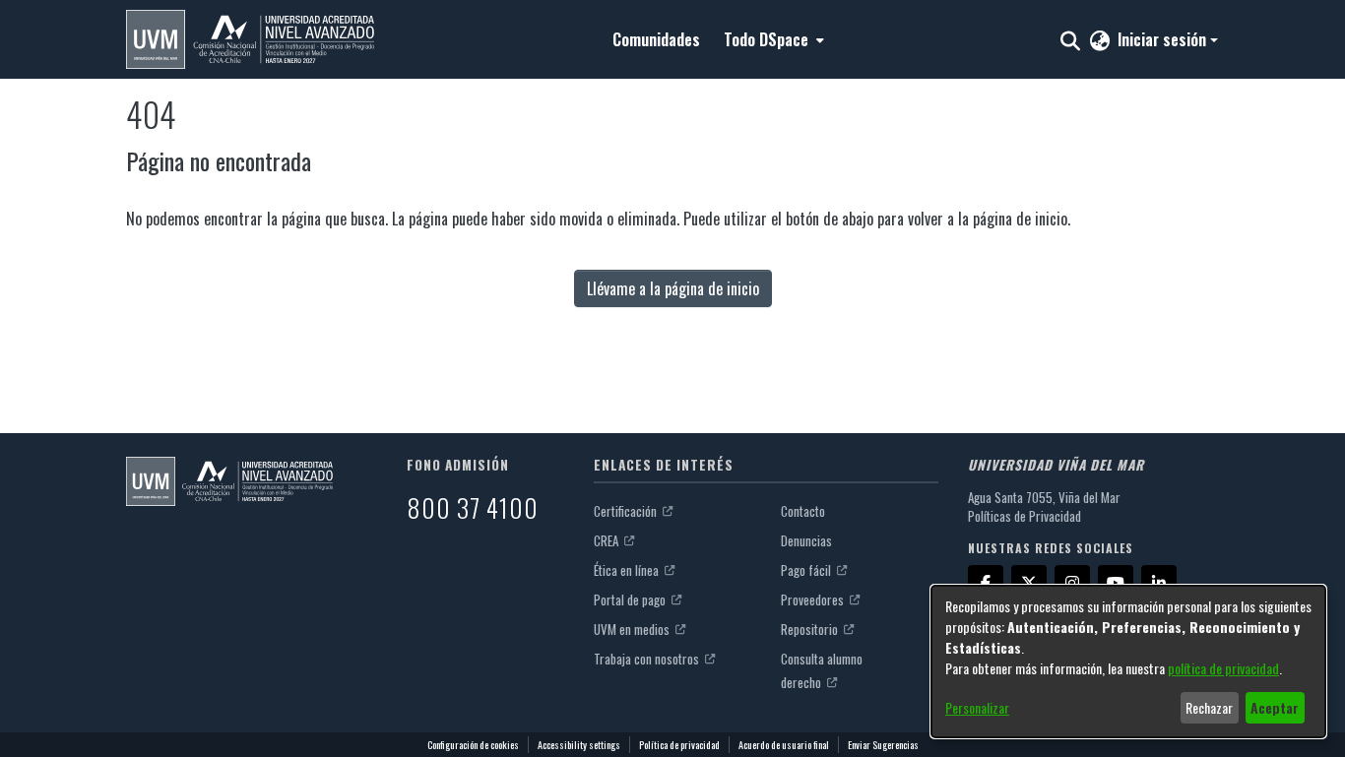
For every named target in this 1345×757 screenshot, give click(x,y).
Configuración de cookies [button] (473, 744)
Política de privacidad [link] (679, 744)
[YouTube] (1115, 582)
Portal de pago (631, 599)
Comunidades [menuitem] (656, 39)
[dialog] (1128, 661)
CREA (607, 540)
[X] (1029, 582)
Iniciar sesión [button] (1164, 39)
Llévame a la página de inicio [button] (673, 288)
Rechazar (1209, 707)
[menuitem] (772, 39)
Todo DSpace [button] (766, 39)
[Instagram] (1072, 582)
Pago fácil (807, 570)
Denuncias (806, 540)
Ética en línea (628, 570)
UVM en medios (633, 629)
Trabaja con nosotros (648, 658)
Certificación (627, 511)
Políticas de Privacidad (1024, 516)
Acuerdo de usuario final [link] (783, 744)
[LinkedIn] (1159, 582)
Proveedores (814, 599)
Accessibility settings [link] (579, 744)
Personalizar (977, 707)
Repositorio (811, 629)
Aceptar (1274, 707)
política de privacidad (1223, 668)
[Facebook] (985, 582)
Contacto (803, 511)
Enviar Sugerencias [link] (883, 744)
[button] (250, 39)
